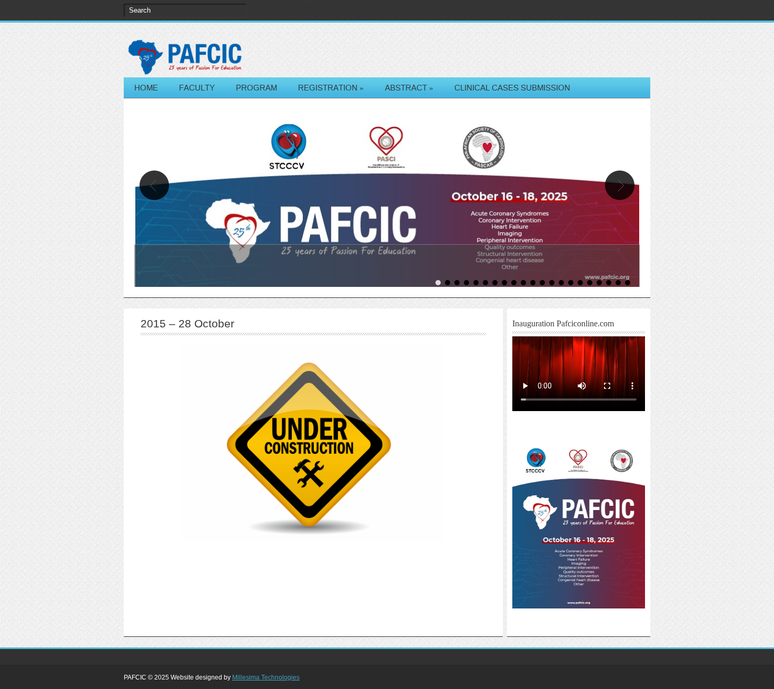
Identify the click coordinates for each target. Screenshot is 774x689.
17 (589, 282)
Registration (331, 87)
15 (570, 282)
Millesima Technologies (266, 677)
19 (608, 282)
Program (256, 87)
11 (532, 282)
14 (561, 282)
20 (618, 282)
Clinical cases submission (512, 87)
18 (599, 282)
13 (551, 282)
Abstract (409, 87)
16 (580, 282)
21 (627, 282)
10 (523, 282)
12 (542, 282)
